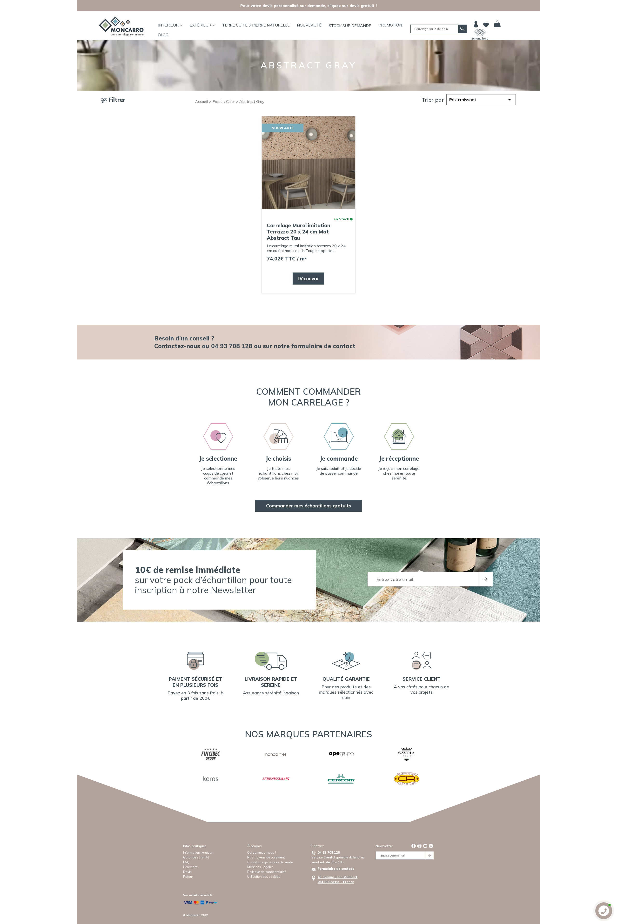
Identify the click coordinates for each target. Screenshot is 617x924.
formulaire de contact (323, 346)
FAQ (186, 862)
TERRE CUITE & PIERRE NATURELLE (256, 25)
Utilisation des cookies (263, 876)
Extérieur (200, 25)
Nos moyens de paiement (266, 857)
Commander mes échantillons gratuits (308, 506)
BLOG (163, 34)
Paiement (190, 867)
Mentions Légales (260, 867)
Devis (187, 872)
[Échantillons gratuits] (480, 32)
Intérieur (168, 25)
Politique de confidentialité (266, 872)
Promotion (390, 25)
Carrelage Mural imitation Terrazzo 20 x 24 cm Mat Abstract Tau (298, 231)
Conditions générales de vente (270, 862)
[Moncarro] (121, 26)
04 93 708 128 (329, 852)
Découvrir (308, 278)
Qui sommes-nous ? (261, 852)
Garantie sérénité (196, 857)
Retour (188, 876)
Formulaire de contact (336, 869)
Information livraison (198, 852)
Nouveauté (309, 25)
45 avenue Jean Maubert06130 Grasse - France (337, 879)
